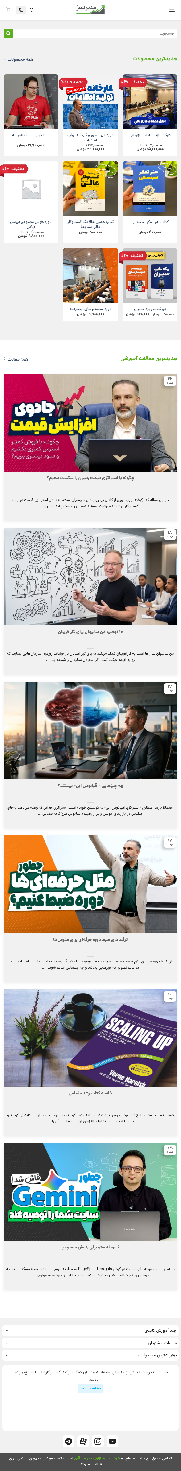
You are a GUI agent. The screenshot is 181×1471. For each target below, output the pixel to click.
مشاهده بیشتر (90, 1388)
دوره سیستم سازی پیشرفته (90, 308)
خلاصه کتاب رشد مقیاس (90, 1093)
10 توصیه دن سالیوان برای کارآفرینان (90, 632)
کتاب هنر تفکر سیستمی (150, 222)
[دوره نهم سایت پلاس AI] (31, 101)
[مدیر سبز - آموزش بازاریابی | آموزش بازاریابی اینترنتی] (90, 9)
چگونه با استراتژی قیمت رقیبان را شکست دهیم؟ (90, 478)
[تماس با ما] (21, 10)
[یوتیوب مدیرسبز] (112, 1441)
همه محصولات (20, 59)
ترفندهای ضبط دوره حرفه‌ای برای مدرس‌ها (90, 939)
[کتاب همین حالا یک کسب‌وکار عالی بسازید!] (90, 188)
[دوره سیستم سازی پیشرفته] (90, 275)
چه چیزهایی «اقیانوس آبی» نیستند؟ (90, 786)
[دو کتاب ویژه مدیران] (150, 275)
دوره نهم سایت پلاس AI (31, 135)
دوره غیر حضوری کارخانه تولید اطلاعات (90, 137)
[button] (171, 10)
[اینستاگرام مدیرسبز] (98, 1441)
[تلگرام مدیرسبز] (68, 1441)
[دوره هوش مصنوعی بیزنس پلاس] (31, 188)
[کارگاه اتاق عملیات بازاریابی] (150, 101)
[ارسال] (8, 33)
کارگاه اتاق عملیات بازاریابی (150, 135)
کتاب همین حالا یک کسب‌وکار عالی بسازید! (90, 224)
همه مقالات (18, 359)
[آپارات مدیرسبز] (83, 1441)
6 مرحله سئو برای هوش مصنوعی (90, 1247)
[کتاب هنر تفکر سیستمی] (150, 188)
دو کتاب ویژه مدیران (150, 308)
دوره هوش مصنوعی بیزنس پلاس (31, 224)
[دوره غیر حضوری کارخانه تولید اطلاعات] (90, 101)
